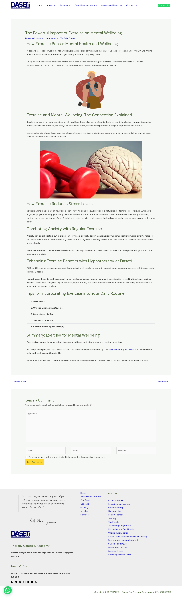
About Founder (115, 500)
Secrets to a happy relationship (123, 540)
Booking (84, 507)
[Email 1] (24, 582)
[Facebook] (12, 582)
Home (39, 5)
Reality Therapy (115, 514)
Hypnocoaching (116, 507)
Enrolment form (115, 551)
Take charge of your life (119, 525)
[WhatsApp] (36, 582)
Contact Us (164, 5)
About (49, 5)
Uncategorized (52, 38)
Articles (84, 511)
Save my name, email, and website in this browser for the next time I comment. (67, 457)
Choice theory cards (118, 532)
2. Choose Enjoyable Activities (47, 307)
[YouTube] (32, 582)
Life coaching (114, 511)
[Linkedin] (28, 582)
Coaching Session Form (119, 554)
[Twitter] (16, 582)
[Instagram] (20, 582)
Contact (130, 5)
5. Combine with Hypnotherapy (47, 326)
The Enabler (114, 522)
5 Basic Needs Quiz (117, 543)
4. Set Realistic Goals (42, 320)
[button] (54, 5)
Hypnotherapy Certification (121, 529)
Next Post (164, 381)
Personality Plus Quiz (118, 547)
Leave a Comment (34, 38)
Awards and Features (111, 5)
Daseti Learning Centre (86, 5)
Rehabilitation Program (119, 504)
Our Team (85, 500)
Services (64, 5)
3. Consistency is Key (42, 314)
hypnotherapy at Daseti (122, 349)
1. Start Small (38, 301)
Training (112, 518)
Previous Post (19, 381)
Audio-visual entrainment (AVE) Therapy (127, 536)
